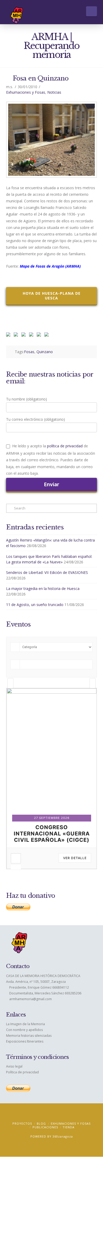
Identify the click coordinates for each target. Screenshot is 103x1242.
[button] (91, 11)
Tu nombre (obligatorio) (26, 399)
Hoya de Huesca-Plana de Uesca (52, 296)
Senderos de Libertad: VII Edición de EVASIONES (47, 572)
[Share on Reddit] (17, 335)
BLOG (41, 1123)
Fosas (29, 351)
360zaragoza (63, 1136)
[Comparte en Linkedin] (32, 335)
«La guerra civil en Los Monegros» (51, 830)
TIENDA (68, 1127)
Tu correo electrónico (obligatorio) (35, 419)
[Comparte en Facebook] (9, 335)
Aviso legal (14, 1066)
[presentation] (10, 683)
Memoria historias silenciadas (29, 1035)
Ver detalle (75, 858)
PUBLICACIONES (45, 1127)
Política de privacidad (22, 1072)
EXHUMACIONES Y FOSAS (71, 1123)
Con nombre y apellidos (24, 1030)
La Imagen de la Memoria (25, 1024)
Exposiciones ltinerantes (24, 1041)
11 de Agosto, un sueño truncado (34, 604)
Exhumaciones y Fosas (25, 92)
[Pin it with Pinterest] (24, 335)
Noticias (54, 92)
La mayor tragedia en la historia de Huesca (42, 588)
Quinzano (44, 351)
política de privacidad (65, 445)
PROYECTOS (22, 1123)
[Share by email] (47, 335)
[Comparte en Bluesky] (40, 335)
